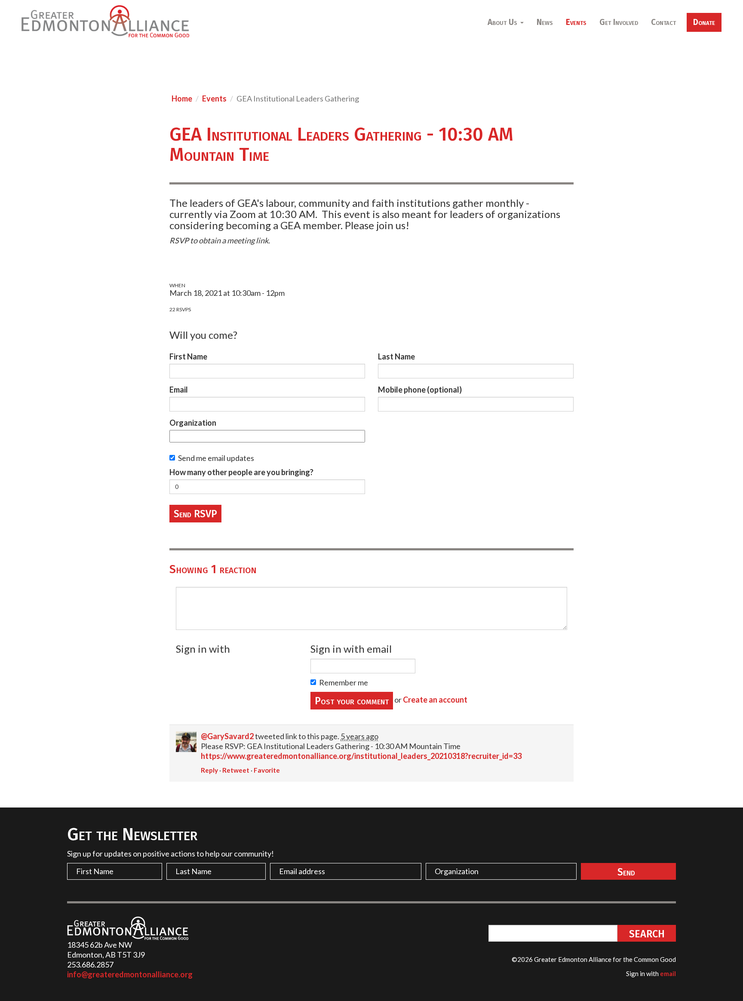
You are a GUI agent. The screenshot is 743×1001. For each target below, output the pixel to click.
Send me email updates (216, 458)
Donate (704, 22)
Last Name (396, 356)
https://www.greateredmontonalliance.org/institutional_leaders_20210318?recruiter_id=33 (361, 756)
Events (576, 22)
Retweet (235, 770)
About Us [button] (503, 22)
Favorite (267, 770)
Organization (192, 422)
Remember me (343, 682)
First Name (188, 356)
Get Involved (618, 22)
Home (182, 98)
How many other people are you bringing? (241, 472)
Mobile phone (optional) (420, 389)
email (668, 973)
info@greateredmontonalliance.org (130, 974)
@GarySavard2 (227, 736)
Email (178, 389)
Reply (209, 770)
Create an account (435, 699)
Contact (663, 22)
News (545, 22)
